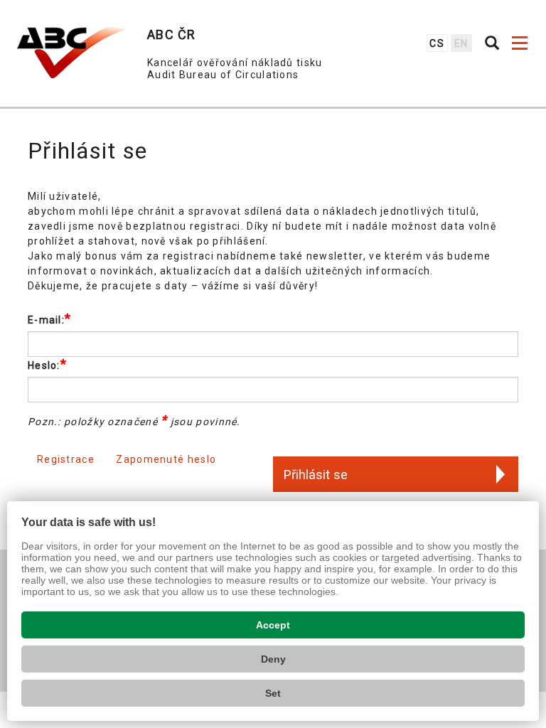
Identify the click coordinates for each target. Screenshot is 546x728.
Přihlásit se (316, 474)
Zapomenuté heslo (166, 459)
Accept (273, 625)
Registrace (66, 459)
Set (273, 693)
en (461, 43)
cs (436, 43)
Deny (273, 659)
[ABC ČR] (71, 52)
